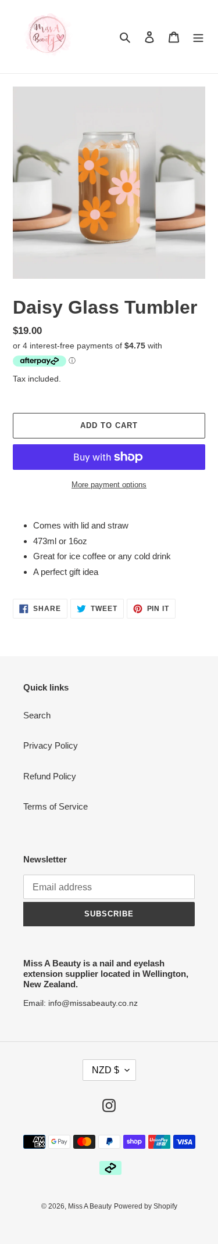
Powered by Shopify (145, 1206)
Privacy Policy (50, 745)
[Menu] (198, 36)
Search (37, 715)
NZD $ (105, 1070)
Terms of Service (55, 806)
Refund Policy (49, 776)
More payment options (109, 484)
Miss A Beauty (90, 1206)
